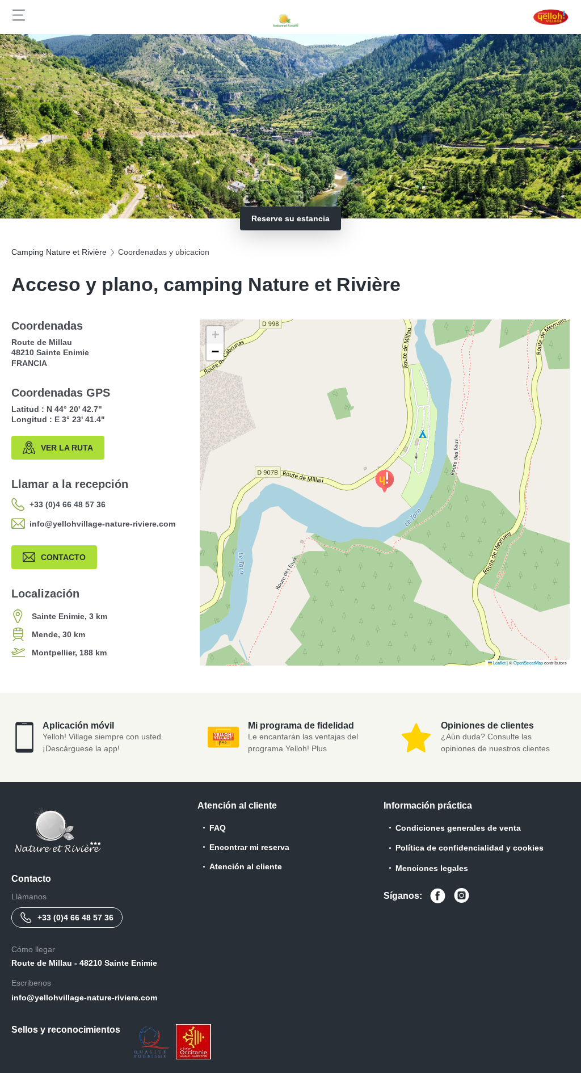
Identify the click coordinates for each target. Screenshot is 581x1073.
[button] (384, 481)
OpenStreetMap (528, 662)
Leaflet (499, 662)
